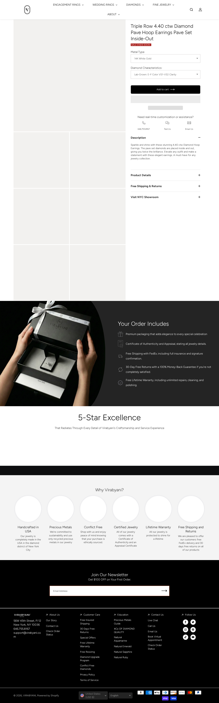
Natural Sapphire (123, 651)
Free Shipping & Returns (146, 186)
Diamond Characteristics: (146, 67)
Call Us (151, 626)
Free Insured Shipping (87, 621)
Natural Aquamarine (120, 639)
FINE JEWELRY (162, 4)
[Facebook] (185, 622)
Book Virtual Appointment (155, 638)
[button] (166, 99)
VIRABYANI (29, 695)
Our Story (51, 620)
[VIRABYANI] (27, 10)
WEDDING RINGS (104, 4)
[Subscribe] (164, 591)
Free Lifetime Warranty (87, 644)
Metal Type (137, 52)
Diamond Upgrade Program (90, 658)
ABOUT (112, 14)
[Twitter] (193, 622)
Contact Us (52, 626)
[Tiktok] (185, 637)
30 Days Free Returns (87, 630)
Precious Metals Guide (122, 621)
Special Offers (88, 637)
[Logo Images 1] (46, 451)
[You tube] (193, 637)
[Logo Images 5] (173, 451)
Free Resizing (87, 651)
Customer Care (91, 614)
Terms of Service (89, 680)
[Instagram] (185, 629)
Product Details (141, 175)
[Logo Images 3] (109, 451)
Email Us (152, 631)
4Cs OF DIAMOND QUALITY (124, 630)
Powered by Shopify (48, 695)
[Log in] (200, 9)
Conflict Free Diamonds (87, 667)
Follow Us (190, 614)
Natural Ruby (121, 657)
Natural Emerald (122, 646)
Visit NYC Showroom (144, 197)
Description (138, 137)
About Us (54, 614)
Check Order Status (53, 633)
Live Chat (153, 620)
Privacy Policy (87, 674)
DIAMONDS (133, 4)
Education (122, 614)
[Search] (191, 9)
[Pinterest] (193, 629)
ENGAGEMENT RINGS (67, 4)
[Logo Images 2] (78, 451)
